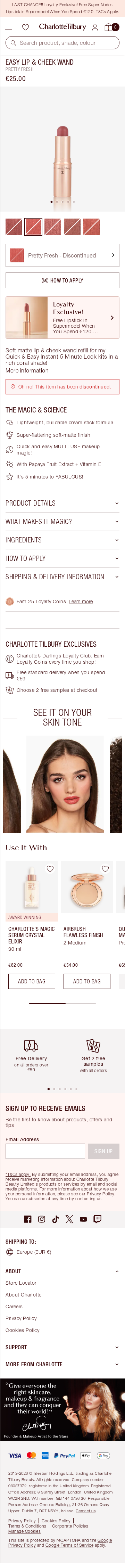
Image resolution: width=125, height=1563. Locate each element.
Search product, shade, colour (58, 43)
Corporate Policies (70, 1526)
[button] (13, 42)
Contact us (85, 1510)
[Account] (95, 27)
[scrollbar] (62, 1003)
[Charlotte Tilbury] (62, 27)
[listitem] (62, 149)
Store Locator (21, 1283)
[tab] (51, 202)
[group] (65, 784)
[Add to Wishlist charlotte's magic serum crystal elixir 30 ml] (50, 869)
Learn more (81, 601)
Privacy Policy (100, 1193)
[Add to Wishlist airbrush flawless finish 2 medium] (105, 869)
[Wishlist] (25, 27)
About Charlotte (24, 1295)
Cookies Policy (22, 1330)
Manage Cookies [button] (24, 1531)
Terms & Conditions (27, 1526)
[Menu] (9, 27)
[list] (62, 149)
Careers (14, 1306)
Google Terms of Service (69, 1545)
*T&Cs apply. (18, 1174)
